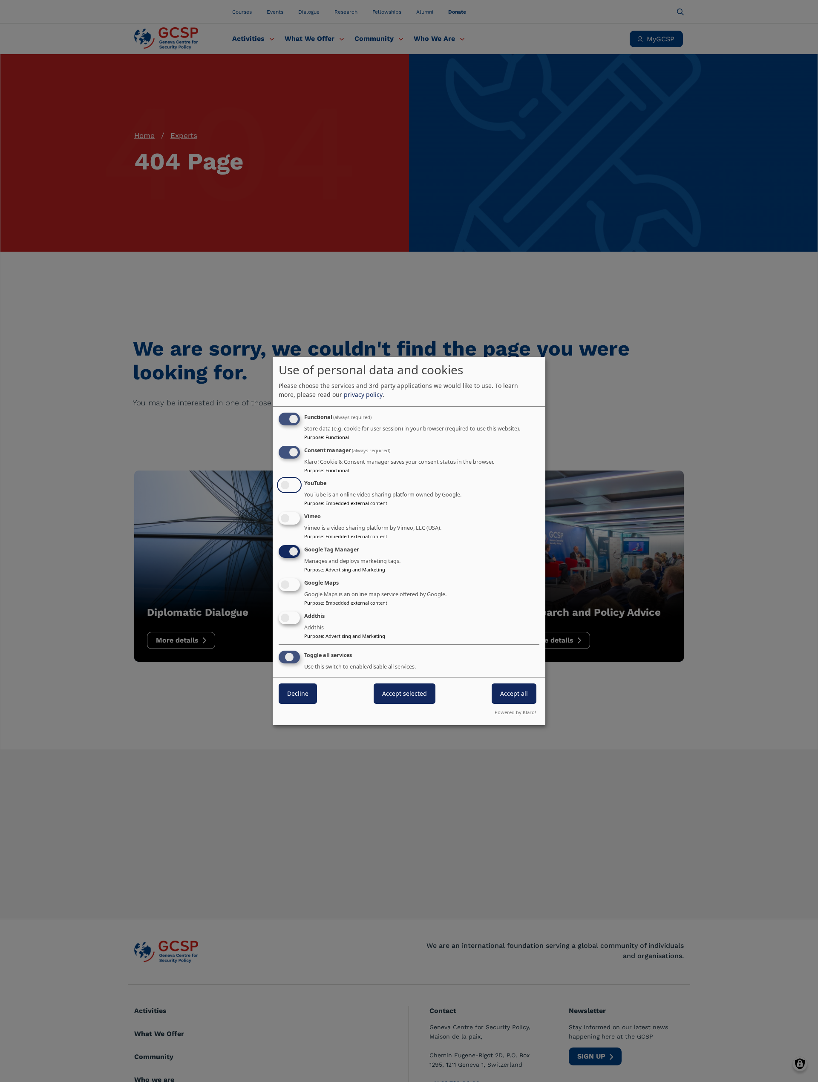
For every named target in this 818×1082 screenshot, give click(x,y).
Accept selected (404, 694)
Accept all (514, 694)
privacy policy (363, 394)
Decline (297, 694)
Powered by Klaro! (515, 712)
